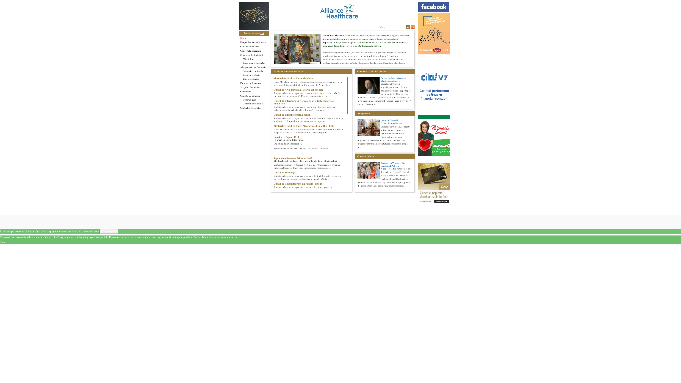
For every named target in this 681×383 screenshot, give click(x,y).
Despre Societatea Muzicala (253, 42)
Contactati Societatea (250, 107)
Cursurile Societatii (249, 46)
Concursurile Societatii (251, 55)
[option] (343, 13)
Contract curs (249, 99)
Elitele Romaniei (251, 78)
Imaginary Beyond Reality (288, 137)
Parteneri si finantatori (251, 83)
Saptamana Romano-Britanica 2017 (293, 158)
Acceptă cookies (109, 231)
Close (2, 242)
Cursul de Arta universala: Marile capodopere (298, 89)
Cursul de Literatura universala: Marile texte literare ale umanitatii (304, 102)
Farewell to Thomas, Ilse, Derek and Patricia (393, 164)
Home (243, 38)
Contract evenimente (253, 103)
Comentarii (245, 91)
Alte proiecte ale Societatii (253, 67)
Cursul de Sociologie (284, 172)
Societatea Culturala (253, 71)
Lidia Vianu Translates (254, 62)
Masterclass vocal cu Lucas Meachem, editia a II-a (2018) (304, 126)
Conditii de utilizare (250, 95)
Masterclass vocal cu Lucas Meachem (293, 78)
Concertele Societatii (250, 50)
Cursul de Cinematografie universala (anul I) (298, 183)
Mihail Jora (248, 58)
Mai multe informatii (88, 231)
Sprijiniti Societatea (250, 87)
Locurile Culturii (251, 74)
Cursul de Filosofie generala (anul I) (293, 114)
